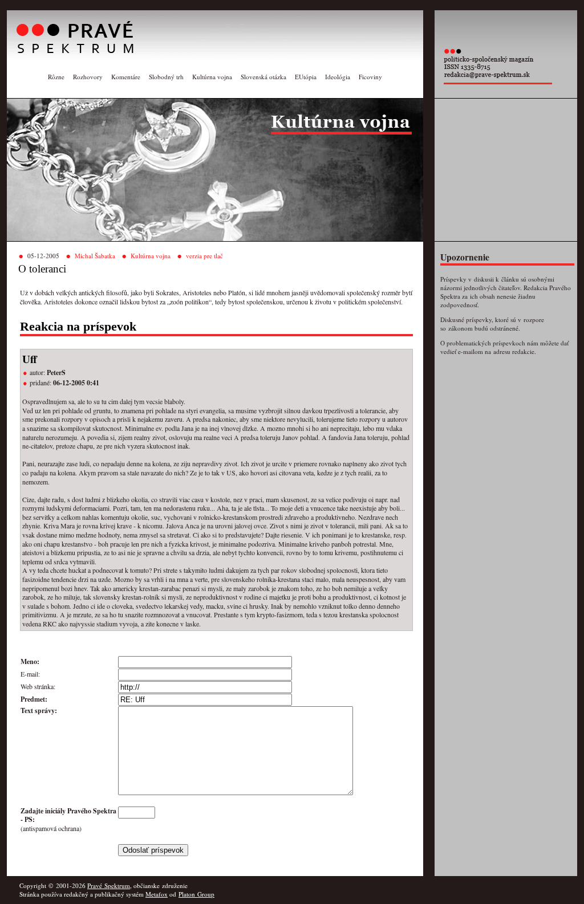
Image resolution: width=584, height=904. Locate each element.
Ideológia (337, 76)
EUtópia (306, 76)
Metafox (156, 894)
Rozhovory (88, 76)
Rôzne (56, 76)
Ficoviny (370, 76)
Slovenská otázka (263, 76)
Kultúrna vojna (212, 76)
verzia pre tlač (204, 255)
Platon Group (196, 894)
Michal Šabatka (95, 255)
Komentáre (125, 76)
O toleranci (42, 269)
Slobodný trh (166, 76)
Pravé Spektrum (108, 885)
